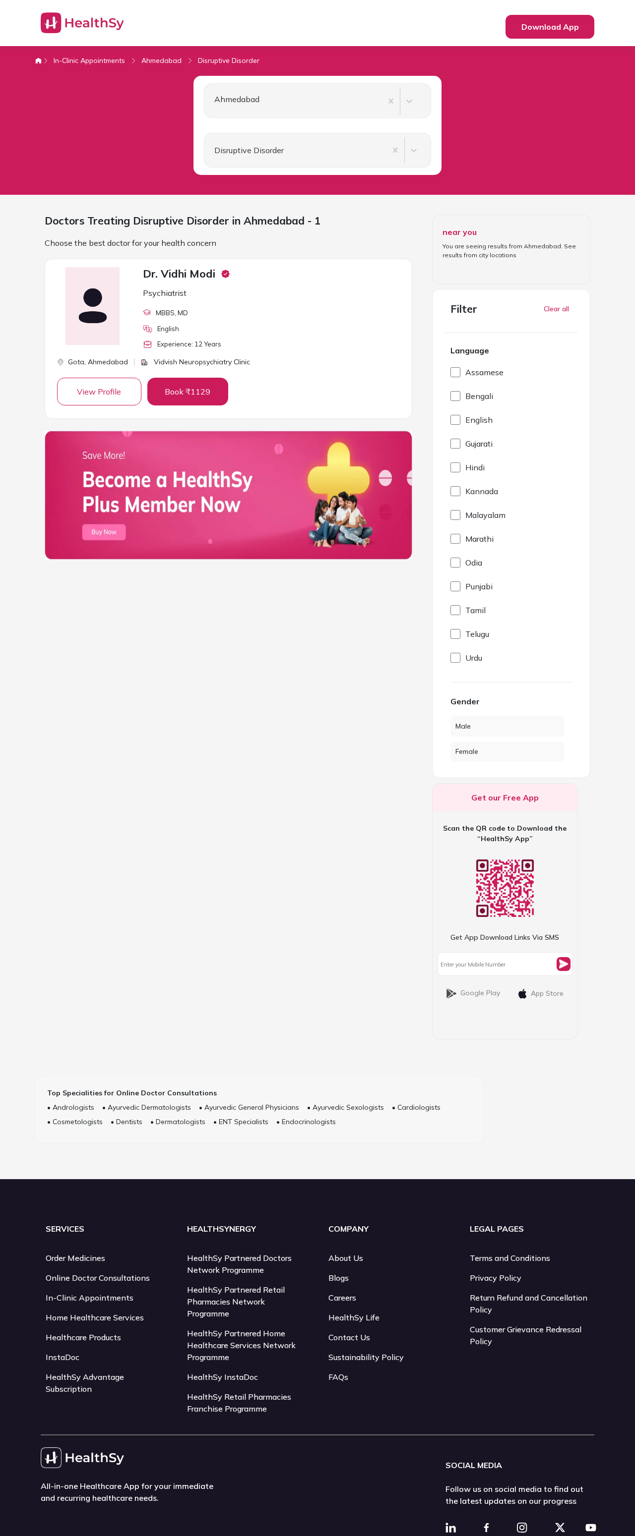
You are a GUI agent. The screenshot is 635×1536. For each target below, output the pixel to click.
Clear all (556, 308)
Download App (550, 27)
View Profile (99, 392)
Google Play (480, 992)
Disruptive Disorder (228, 60)
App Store (547, 993)
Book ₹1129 (187, 392)
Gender (465, 701)
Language (469, 350)
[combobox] (210, 101)
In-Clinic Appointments (89, 60)
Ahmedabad (161, 60)
